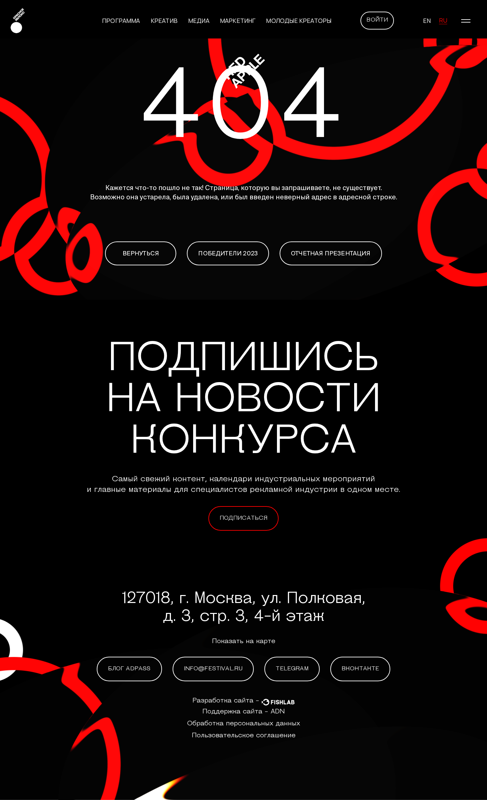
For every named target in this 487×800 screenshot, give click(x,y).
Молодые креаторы (298, 21)
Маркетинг (238, 21)
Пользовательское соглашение (244, 735)
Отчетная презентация (331, 253)
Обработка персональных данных (243, 723)
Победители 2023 (228, 253)
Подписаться (244, 518)
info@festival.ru (213, 669)
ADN (278, 711)
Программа (121, 21)
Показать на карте (243, 641)
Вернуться (141, 253)
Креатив (164, 21)
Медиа (198, 21)
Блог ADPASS (129, 669)
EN (427, 21)
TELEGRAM (292, 669)
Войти (377, 20)
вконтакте (360, 669)
